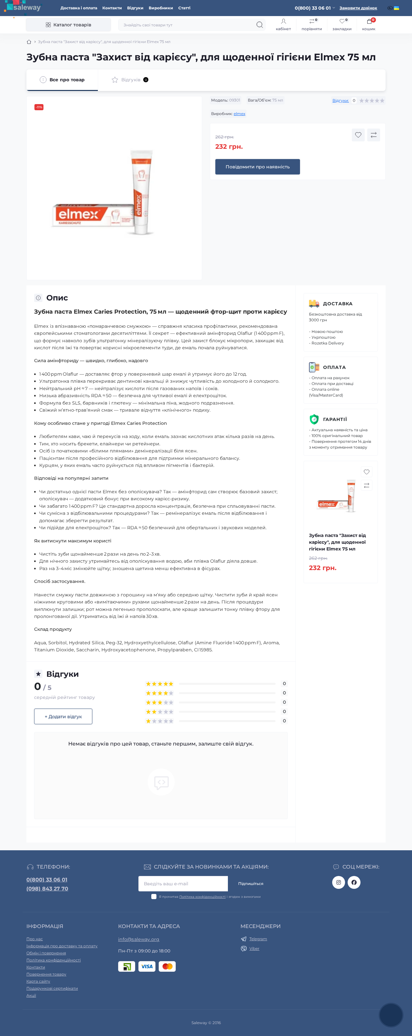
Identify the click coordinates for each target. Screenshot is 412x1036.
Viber (254, 948)
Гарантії (335, 419)
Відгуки (135, 7)
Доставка (338, 304)
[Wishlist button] (358, 135)
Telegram (258, 938)
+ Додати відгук (63, 716)
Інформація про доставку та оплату (62, 945)
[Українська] (397, 8)
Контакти (112, 7)
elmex (239, 113)
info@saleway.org (139, 939)
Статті (184, 7)
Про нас (34, 938)
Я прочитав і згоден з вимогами (210, 897)
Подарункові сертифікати (52, 988)
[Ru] (391, 8)
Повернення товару (46, 974)
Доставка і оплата (79, 7)
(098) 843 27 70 (47, 889)
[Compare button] (373, 135)
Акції (31, 995)
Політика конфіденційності (202, 897)
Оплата (334, 367)
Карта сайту (38, 981)
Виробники (161, 7)
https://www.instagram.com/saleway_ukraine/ (338, 882)
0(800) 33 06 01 (46, 880)
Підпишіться (250, 883)
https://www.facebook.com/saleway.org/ (354, 882)
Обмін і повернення (46, 953)
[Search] (260, 25)
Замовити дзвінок (358, 7)
